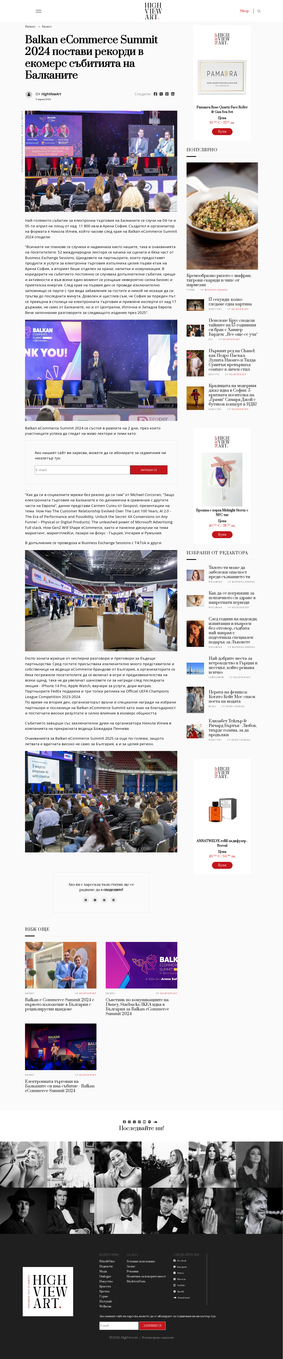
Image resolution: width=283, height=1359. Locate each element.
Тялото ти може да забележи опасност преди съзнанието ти (229, 572)
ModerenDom (136, 1281)
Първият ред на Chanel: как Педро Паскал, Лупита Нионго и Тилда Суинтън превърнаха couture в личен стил (232, 360)
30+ (211, 339)
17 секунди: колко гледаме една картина (230, 302)
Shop (244, 11)
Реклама (132, 1271)
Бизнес (47, 26)
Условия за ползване (141, 1261)
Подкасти (106, 1266)
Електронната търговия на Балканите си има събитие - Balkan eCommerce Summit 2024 (60, 1086)
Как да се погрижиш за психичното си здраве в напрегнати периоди (232, 598)
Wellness (215, 582)
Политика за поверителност (146, 1276)
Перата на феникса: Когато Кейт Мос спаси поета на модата (232, 697)
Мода (212, 706)
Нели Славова (235, 706)
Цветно (104, 1291)
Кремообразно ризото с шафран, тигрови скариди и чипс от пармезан (219, 280)
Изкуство (215, 309)
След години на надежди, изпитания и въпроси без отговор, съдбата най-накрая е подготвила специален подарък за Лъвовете (233, 630)
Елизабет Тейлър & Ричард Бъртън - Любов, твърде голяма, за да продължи (233, 728)
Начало (30, 26)
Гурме (191, 290)
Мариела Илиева (216, 290)
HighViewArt (51, 93)
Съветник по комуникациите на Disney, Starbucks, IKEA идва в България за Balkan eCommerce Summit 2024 (137, 1006)
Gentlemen (216, 677)
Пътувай (105, 1301)
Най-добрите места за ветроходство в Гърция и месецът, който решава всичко (233, 665)
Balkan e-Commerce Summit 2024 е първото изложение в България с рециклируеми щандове (59, 1004)
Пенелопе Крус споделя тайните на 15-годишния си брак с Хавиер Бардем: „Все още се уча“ (233, 327)
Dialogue (105, 1276)
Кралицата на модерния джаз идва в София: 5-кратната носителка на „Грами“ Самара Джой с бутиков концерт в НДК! (233, 395)
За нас (131, 1266)
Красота (214, 374)
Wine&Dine (107, 1261)
